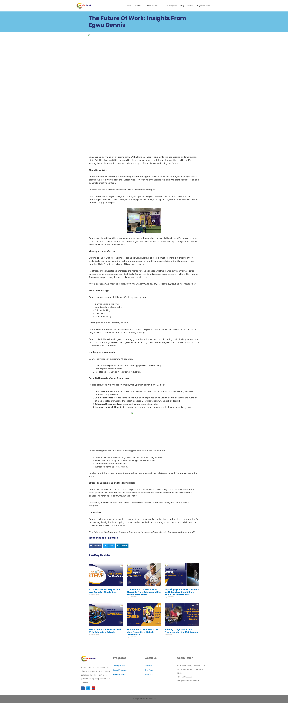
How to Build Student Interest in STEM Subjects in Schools (105, 630)
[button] (95, 546)
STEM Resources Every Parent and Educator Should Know (104, 590)
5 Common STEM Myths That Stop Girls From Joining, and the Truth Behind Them (144, 592)
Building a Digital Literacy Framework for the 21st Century (181, 630)
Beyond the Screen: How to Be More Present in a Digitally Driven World (142, 632)
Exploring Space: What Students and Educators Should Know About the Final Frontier (182, 592)
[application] (142, 6)
